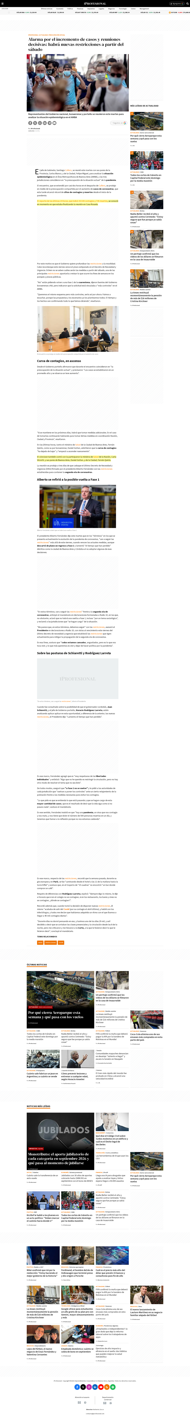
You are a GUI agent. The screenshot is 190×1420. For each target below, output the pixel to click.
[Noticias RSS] (107, 1387)
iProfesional (33, 35)
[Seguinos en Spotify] (113, 1387)
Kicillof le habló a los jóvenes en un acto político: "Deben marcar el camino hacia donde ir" (43, 1218)
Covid (66, 909)
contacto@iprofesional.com (95, 1414)
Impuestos (91, 9)
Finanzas (80, 9)
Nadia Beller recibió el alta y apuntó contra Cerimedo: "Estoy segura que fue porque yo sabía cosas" (146, 218)
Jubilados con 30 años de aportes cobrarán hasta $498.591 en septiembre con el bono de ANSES (77, 1178)
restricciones (96, 263)
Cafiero (68, 170)
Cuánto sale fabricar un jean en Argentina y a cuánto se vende (42, 1075)
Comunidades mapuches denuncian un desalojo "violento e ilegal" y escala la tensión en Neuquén (112, 1056)
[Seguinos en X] (83, 1387)
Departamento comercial (107, 1398)
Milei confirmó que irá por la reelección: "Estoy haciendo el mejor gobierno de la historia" (42, 1273)
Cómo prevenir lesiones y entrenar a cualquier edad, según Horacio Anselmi (74, 1076)
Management (144, 9)
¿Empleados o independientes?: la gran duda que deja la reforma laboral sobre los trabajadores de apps (111, 1333)
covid (61, 942)
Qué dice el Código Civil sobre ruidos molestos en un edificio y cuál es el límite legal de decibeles (112, 1140)
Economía (60, 9)
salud (40, 942)
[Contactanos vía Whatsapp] (85, 1402)
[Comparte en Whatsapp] (40, 123)
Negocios (111, 9)
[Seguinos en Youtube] (101, 1387)
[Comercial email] (104, 1403)
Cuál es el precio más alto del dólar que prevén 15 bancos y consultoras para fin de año (110, 1273)
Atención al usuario (82, 1397)
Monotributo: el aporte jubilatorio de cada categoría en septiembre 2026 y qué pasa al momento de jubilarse (58, 1158)
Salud (77, 444)
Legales (101, 9)
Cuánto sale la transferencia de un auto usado (42, 1177)
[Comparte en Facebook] (30, 123)
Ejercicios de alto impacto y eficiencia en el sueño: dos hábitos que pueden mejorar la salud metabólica (111, 1352)
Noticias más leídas (38, 1106)
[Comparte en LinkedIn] (45, 123)
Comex (133, 9)
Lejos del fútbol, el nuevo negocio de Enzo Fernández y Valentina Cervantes (41, 1351)
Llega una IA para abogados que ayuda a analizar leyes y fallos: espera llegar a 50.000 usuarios (110, 1178)
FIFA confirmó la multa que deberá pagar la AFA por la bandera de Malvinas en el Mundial (112, 1036)
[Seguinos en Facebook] (77, 1387)
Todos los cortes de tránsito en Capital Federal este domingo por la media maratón (145, 178)
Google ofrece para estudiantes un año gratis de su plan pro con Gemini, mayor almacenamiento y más (77, 1313)
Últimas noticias (46, 9)
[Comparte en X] (35, 123)
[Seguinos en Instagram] (89, 1387)
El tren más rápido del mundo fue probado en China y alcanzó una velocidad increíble (111, 1076)
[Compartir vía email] (54, 123)
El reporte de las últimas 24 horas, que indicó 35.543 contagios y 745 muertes (72, 201)
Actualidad (43, 35)
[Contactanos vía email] (79, 1402)
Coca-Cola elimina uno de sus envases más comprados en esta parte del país (146, 1037)
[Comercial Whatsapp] (110, 1403)
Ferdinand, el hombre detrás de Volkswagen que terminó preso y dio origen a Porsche (77, 1273)
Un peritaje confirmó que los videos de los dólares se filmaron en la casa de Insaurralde (146, 256)
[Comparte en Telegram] (50, 123)
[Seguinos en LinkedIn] (95, 1387)
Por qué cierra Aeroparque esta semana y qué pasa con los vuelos (146, 138)
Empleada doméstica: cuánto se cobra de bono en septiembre (77, 1350)
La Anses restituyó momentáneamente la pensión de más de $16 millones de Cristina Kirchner (146, 297)
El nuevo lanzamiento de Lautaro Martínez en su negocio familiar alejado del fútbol (146, 1312)
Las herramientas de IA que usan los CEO (112, 1157)
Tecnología (123, 9)
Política (70, 9)
